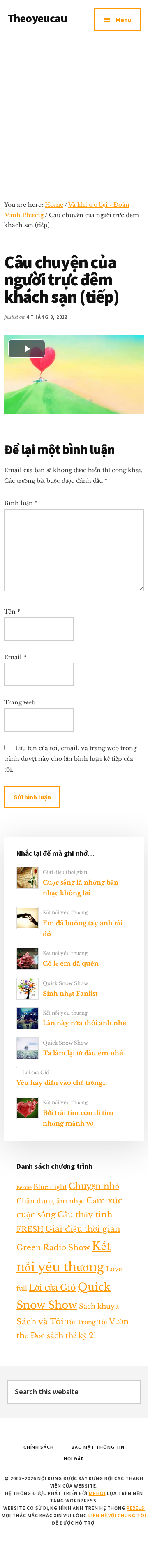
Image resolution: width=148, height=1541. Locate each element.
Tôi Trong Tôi (86, 1322)
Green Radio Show (53, 1247)
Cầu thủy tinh (85, 1214)
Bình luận (20, 503)
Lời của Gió (35, 1072)
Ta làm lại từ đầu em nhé (83, 1053)
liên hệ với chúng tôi (117, 1515)
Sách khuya (99, 1306)
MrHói (97, 1493)
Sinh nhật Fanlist (70, 993)
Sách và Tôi (40, 1321)
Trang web (19, 702)
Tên (12, 611)
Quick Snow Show (65, 983)
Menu (124, 20)
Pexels (136, 1508)
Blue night (50, 1187)
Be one (24, 1187)
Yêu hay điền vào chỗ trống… (61, 1083)
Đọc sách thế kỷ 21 (63, 1335)
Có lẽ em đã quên (71, 963)
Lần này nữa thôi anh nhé (84, 1023)
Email (15, 657)
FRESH (30, 1229)
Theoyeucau (37, 18)
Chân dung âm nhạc (50, 1201)
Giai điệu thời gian (65, 872)
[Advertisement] (74, 118)
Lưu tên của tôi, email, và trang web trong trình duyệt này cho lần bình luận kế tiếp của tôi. (70, 758)
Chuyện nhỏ (94, 1186)
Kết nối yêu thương (65, 912)
